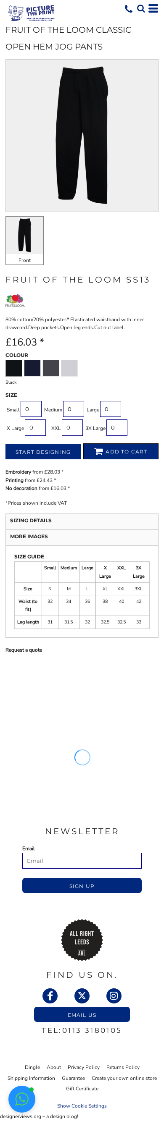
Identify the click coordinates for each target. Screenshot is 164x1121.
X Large (15, 428)
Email (28, 848)
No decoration (21, 488)
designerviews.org (20, 1116)
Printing (14, 480)
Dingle (32, 1067)
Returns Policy (123, 1067)
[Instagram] (114, 995)
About (54, 1067)
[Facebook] (50, 995)
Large (93, 409)
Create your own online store (124, 1078)
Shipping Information (31, 1078)
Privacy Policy (84, 1067)
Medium (53, 409)
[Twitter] (82, 995)
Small (13, 409)
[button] (141, 8)
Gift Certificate (82, 1088)
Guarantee (73, 1078)
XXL (56, 428)
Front (25, 260)
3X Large (95, 428)
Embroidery (18, 472)
